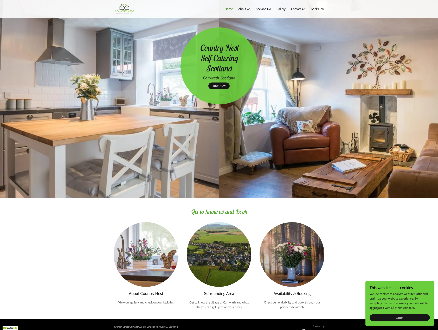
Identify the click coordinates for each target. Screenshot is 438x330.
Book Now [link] (317, 9)
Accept (399, 317)
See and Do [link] (263, 9)
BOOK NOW (219, 85)
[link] (125, 8)
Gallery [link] (281, 9)
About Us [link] (244, 9)
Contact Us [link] (298, 9)
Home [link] (229, 9)
